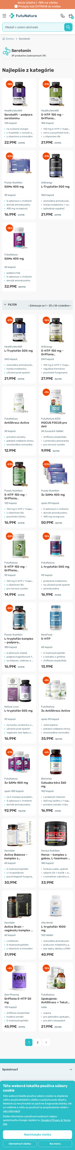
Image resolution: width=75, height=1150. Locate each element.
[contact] (62, 16)
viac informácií (11, 1111)
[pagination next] (46, 1042)
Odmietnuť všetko (20, 1143)
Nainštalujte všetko (37, 1134)
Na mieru (55, 1143)
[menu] (5, 16)
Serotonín (24, 38)
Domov (10, 38)
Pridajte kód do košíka (39, 6)
